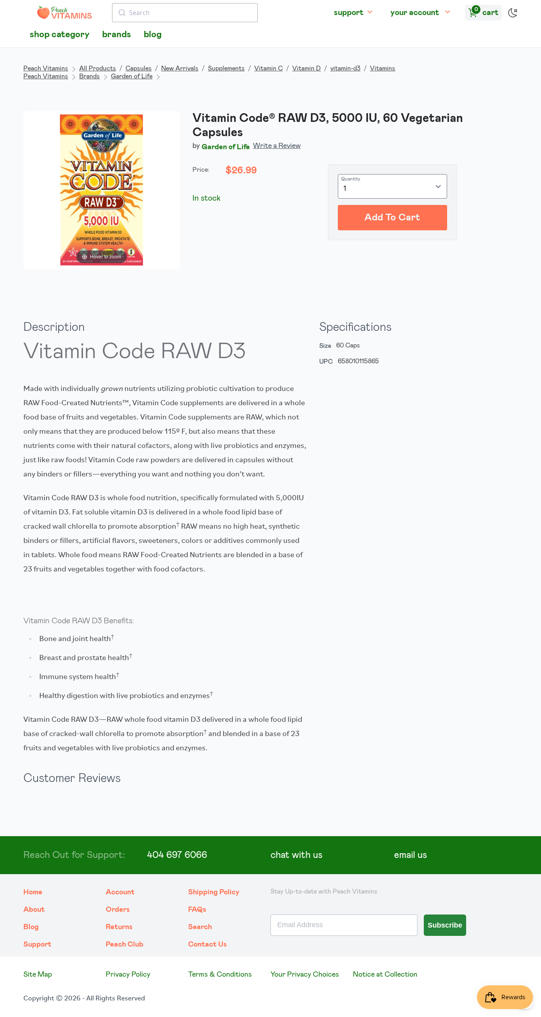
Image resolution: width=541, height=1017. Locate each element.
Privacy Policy (128, 974)
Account (120, 892)
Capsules (139, 68)
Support (37, 944)
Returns (119, 927)
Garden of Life (131, 76)
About (34, 909)
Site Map (37, 974)
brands (116, 34)
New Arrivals (179, 68)
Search (200, 927)
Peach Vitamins (45, 68)
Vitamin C (268, 68)
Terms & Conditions (220, 974)
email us (410, 855)
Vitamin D (306, 68)
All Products (97, 68)
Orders (118, 909)
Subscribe (445, 925)
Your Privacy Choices (304, 974)
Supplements (226, 68)
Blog (31, 927)
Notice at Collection (385, 974)
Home (32, 892)
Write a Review (277, 146)
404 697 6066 (177, 855)
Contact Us (207, 944)
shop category (60, 34)
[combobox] (185, 12)
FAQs (197, 909)
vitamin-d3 (345, 68)
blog (153, 34)
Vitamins (382, 68)
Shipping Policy (214, 892)
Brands (89, 76)
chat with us (296, 855)
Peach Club (124, 944)
